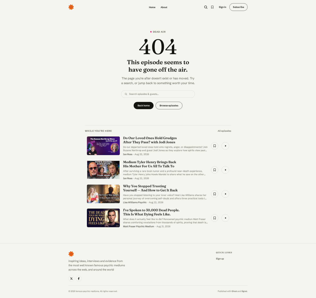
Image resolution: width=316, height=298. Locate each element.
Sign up (220, 258)
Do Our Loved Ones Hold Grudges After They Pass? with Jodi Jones (150, 140)
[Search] (205, 7)
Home (152, 7)
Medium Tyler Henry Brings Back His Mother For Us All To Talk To (149, 164)
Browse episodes (169, 105)
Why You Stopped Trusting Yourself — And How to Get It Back (150, 188)
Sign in (222, 7)
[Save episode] (214, 145)
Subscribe (238, 7)
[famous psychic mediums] (71, 7)
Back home (144, 105)
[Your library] (212, 7)
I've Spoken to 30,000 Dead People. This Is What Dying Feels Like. (151, 212)
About (164, 7)
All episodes (224, 130)
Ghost (234, 291)
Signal (244, 291)
